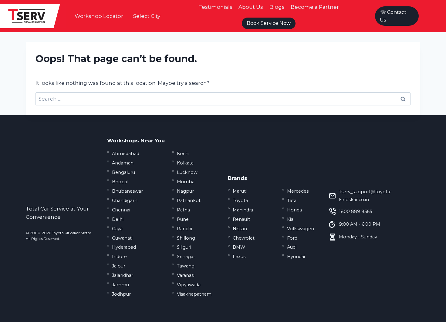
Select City (146, 16)
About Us (250, 7)
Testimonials (215, 7)
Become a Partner (315, 7)
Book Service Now (269, 23)
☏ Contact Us (393, 16)
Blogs (277, 7)
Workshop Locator (99, 16)
